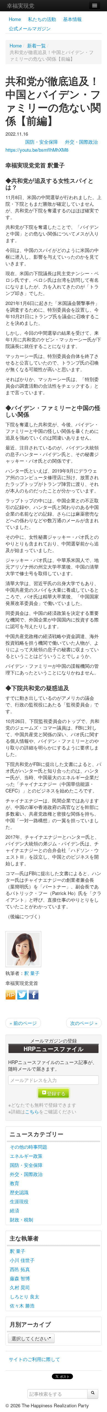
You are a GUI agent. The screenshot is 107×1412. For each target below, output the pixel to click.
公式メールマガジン (30, 28)
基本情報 (72, 18)
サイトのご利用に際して (34, 1358)
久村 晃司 (20, 1287)
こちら (32, 1111)
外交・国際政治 (81, 141)
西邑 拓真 (20, 1269)
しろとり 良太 (24, 1296)
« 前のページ (23, 1022)
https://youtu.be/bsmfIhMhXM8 (36, 149)
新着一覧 (36, 45)
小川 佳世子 (22, 1259)
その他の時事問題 (28, 1146)
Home (15, 18)
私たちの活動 (42, 18)
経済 (14, 1210)
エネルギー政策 (26, 1155)
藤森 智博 (20, 1278)
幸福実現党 (20, 5)
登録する (56, 1093)
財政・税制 (21, 1219)
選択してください (30, 1338)
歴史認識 (19, 1192)
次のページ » (83, 1022)
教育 (14, 1183)
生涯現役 (19, 1201)
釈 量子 (32, 972)
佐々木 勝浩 (22, 1305)
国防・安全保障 (41, 141)
